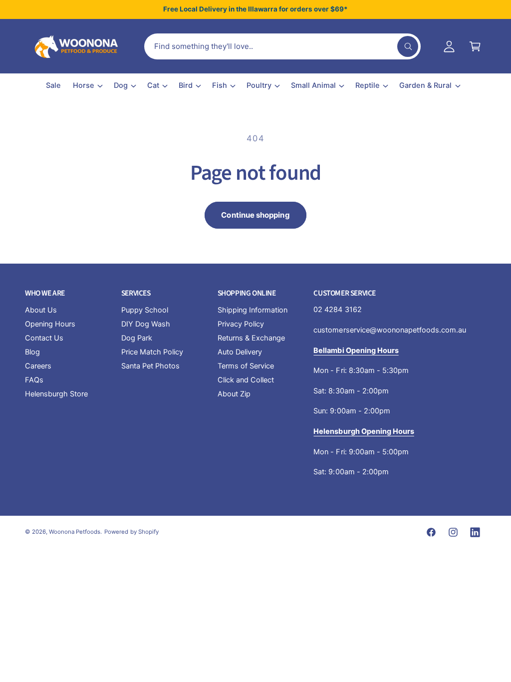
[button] (475, 46)
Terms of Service (246, 365)
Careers (38, 365)
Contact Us (44, 338)
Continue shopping (255, 215)
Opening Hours (50, 324)
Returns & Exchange (251, 338)
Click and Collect (246, 379)
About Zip (234, 393)
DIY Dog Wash (145, 324)
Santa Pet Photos (150, 365)
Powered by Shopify (131, 531)
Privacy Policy (241, 324)
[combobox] (282, 46)
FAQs (34, 379)
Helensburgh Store (56, 393)
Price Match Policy (152, 351)
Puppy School (144, 310)
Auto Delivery (240, 351)
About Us (41, 310)
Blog (32, 351)
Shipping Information (252, 310)
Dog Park (136, 338)
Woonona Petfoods (74, 531)
